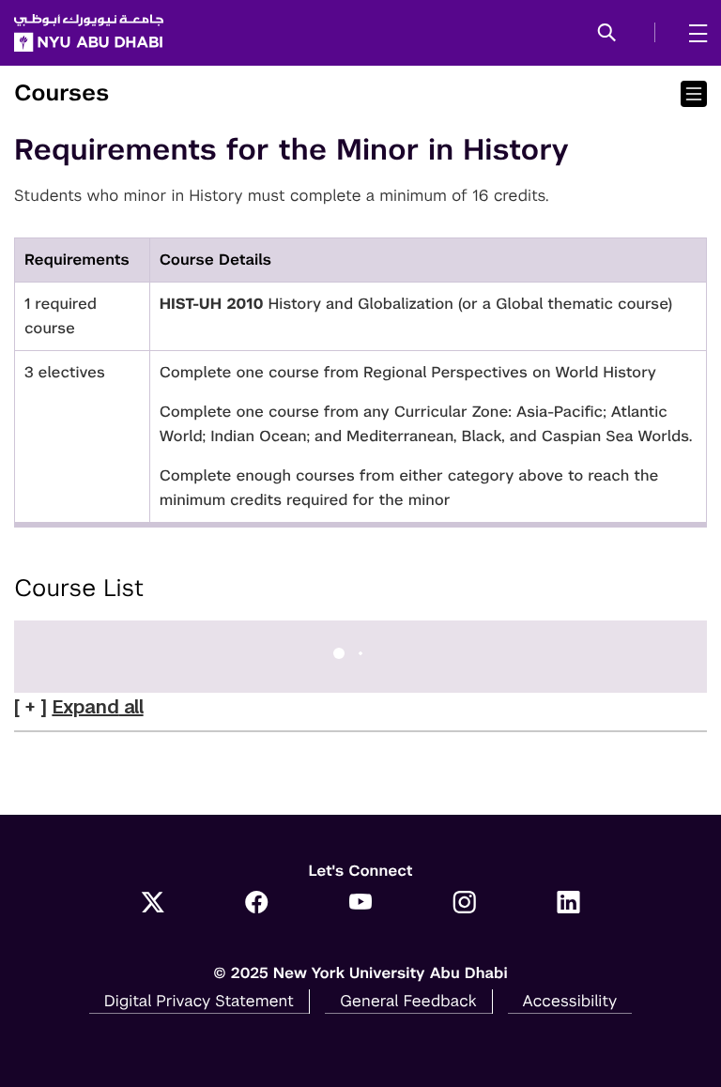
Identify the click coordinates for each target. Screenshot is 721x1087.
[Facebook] (257, 904)
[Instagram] (464, 904)
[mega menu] (692, 33)
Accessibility (570, 1000)
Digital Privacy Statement (199, 1000)
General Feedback (408, 1000)
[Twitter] (152, 904)
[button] (607, 33)
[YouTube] (361, 904)
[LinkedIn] (568, 904)
